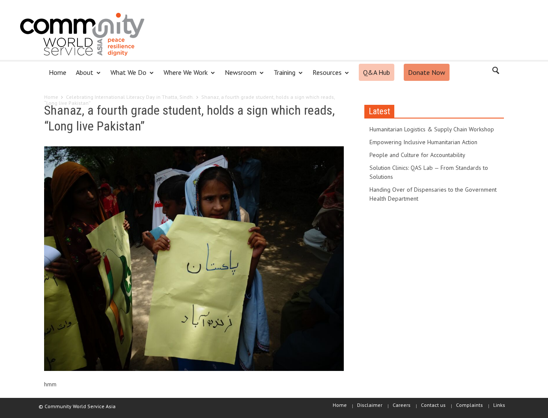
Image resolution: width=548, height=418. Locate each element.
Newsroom (238, 76)
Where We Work (183, 76)
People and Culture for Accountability (417, 155)
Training (282, 76)
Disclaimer (369, 405)
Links (499, 405)
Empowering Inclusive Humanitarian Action (423, 142)
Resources (325, 76)
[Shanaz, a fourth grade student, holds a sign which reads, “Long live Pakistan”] (194, 260)
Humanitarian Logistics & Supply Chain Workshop (431, 129)
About (82, 76)
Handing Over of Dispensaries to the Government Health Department (433, 194)
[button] (495, 72)
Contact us (433, 405)
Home (57, 72)
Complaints (469, 405)
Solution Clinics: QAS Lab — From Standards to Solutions (428, 172)
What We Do (126, 76)
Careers (402, 405)
